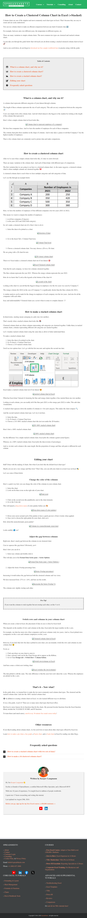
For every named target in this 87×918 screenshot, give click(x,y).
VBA (48, 890)
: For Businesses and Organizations (62, 868)
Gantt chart (50, 734)
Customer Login (9, 854)
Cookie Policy (9, 858)
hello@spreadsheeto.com (16, 862)
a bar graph (28, 734)
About (6, 850)
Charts (6, 892)
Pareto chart (38, 734)
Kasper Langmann (17, 782)
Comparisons (50, 902)
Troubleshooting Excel (53, 883)
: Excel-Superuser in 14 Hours (61, 856)
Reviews (49, 898)
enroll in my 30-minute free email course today (40, 713)
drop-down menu (21, 506)
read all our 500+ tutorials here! (57, 906)
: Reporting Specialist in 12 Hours (64, 863)
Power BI (49, 894)
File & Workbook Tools (12, 896)
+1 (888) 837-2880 (14, 866)
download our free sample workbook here (44, 48)
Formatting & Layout (11, 880)
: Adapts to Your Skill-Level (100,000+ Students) (61, 851)
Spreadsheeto (44, 915)
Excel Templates (51, 887)
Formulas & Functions (11, 888)
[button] (43, 751)
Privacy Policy (21, 858)
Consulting (8, 856)
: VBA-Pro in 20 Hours (60, 860)
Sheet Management (10, 884)
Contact (7, 852)
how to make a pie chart (15, 734)
